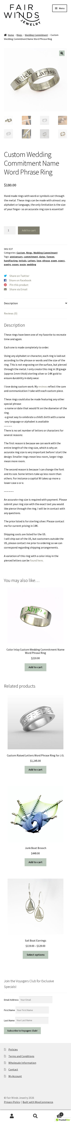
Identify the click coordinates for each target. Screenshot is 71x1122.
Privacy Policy (12, 1102)
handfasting (11, 260)
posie (23, 264)
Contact (13, 1069)
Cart (54, 1113)
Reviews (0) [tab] (10, 313)
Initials (23, 260)
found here (36, 560)
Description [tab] (11, 303)
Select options (35, 954)
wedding (31, 264)
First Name (9, 1010)
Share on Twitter (19, 276)
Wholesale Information (22, 1062)
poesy (61, 260)
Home (11, 35)
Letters (32, 260)
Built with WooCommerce (38, 1102)
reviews (42, 386)
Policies (13, 1049)
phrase (46, 260)
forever (50, 256)
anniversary (16, 256)
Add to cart (29, 230)
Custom (21, 252)
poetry (7, 264)
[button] (62, 53)
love (39, 260)
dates (42, 256)
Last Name (9, 1020)
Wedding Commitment (36, 35)
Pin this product (18, 284)
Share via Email (18, 289)
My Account (15, 1076)
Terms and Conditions (21, 1056)
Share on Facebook (20, 280)
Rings (19, 35)
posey (15, 264)
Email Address (11, 999)
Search (35, 1116)
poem (54, 260)
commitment (31, 256)
